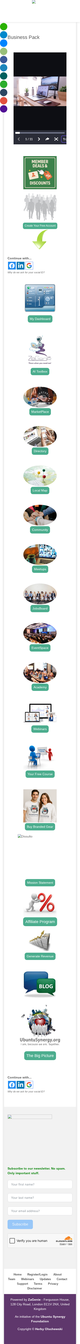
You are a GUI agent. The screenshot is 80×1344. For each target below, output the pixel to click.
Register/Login (37, 1274)
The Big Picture (40, 1055)
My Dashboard (40, 319)
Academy (40, 687)
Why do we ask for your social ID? (26, 272)
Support (22, 1283)
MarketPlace (40, 411)
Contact (62, 1279)
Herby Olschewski (48, 1329)
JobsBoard (40, 608)
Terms (38, 1283)
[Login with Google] (29, 266)
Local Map (40, 490)
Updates (45, 1279)
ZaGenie (34, 1299)
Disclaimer (34, 1288)
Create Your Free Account (40, 225)
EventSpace (40, 648)
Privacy (53, 1283)
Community (40, 529)
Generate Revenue (40, 956)
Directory (40, 451)
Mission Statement (40, 882)
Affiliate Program (40, 922)
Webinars (40, 729)
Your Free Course (40, 774)
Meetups (40, 569)
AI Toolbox (40, 371)
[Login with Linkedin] (20, 266)
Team (11, 1279)
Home (18, 1274)
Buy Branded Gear (40, 826)
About (57, 1274)
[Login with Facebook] (12, 266)
